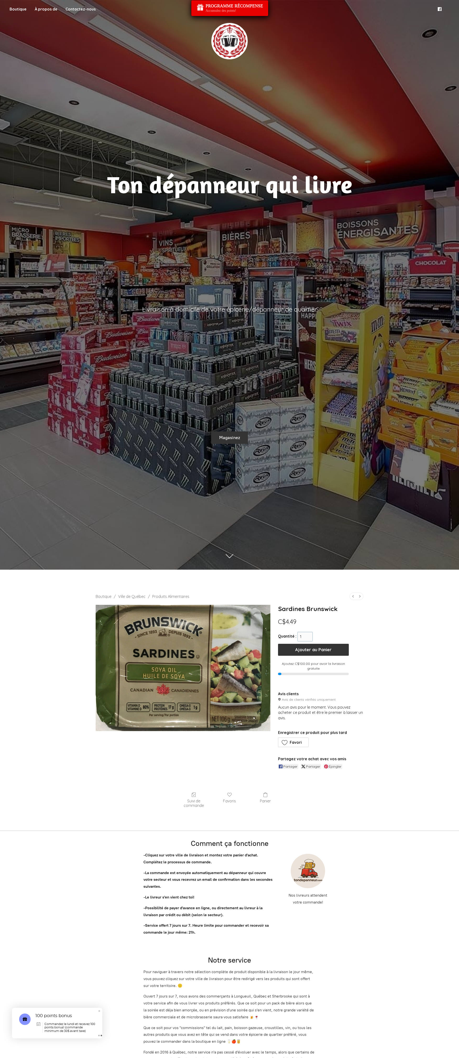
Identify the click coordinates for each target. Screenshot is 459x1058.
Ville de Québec (132, 596)
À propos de (46, 9)
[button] (293, 742)
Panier (265, 801)
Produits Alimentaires (170, 596)
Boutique (18, 9)
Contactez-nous (81, 9)
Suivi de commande (194, 803)
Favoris (229, 801)
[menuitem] (353, 596)
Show (229, 8)
